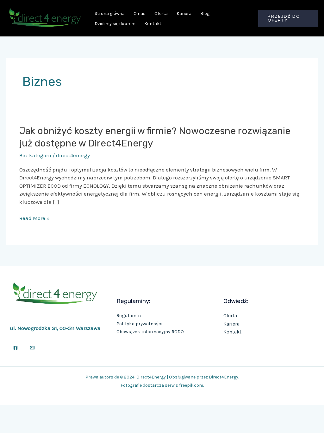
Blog (204, 13)
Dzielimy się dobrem (115, 23)
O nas (140, 13)
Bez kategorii (35, 155)
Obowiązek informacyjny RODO (150, 331)
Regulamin (128, 315)
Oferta (161, 13)
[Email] (32, 348)
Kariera (184, 13)
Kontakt (152, 23)
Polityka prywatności (139, 323)
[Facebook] (15, 348)
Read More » (34, 217)
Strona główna (110, 13)
